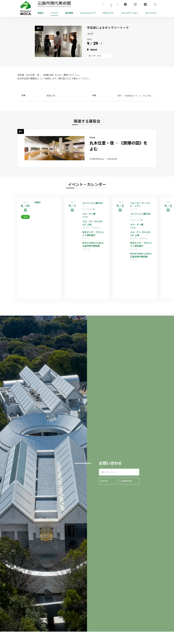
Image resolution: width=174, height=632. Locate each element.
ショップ (87, 12)
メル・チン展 (88, 213)
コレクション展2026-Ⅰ (92, 204)
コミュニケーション (129, 12)
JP (111, 4)
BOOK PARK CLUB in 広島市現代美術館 (93, 244)
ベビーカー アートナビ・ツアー (140, 204)
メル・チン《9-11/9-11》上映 (92, 223)
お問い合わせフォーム (109, 472)
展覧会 (41, 12)
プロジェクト (108, 12)
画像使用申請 (127, 481)
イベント (54, 12)
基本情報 (69, 12)
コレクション (151, 12)
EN (118, 4)
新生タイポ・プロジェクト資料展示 (93, 234)
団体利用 (104, 481)
